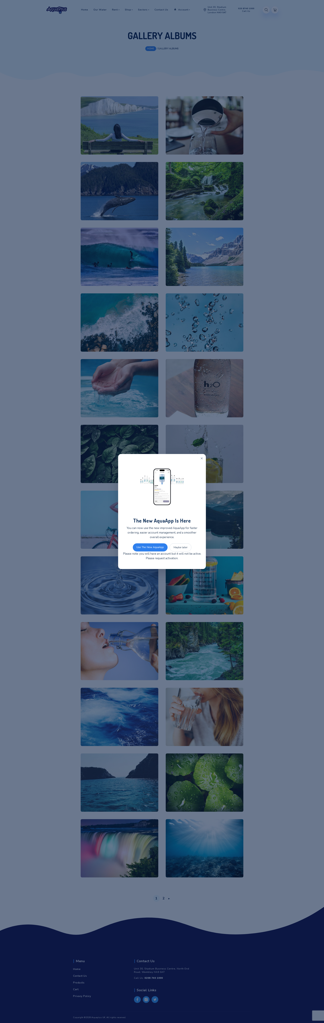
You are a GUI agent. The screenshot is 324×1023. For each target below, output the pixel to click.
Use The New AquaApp (150, 547)
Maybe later (180, 547)
